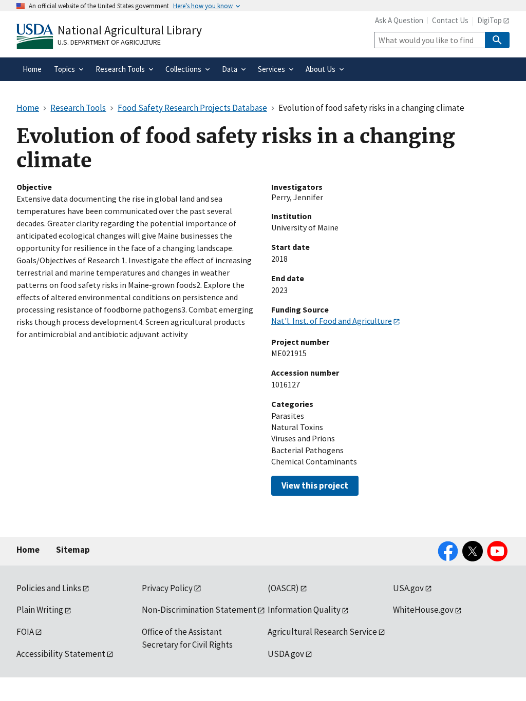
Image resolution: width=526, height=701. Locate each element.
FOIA (25, 631)
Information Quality (304, 609)
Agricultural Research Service (322, 631)
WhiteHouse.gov (423, 609)
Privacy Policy (167, 588)
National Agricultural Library (130, 30)
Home (28, 549)
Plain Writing (39, 609)
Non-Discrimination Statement (199, 609)
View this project (314, 485)
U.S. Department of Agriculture (109, 42)
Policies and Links (48, 588)
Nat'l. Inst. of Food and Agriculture (331, 321)
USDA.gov (286, 653)
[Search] (497, 40)
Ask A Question (399, 20)
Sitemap (73, 549)
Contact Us (450, 20)
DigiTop (489, 20)
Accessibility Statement (60, 653)
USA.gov (408, 588)
